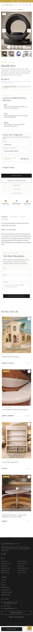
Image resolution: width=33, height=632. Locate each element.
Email (5, 275)
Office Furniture (12, 9)
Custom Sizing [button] (17, 189)
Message (5, 282)
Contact (3, 585)
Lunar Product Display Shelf (10, 462)
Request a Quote (6, 590)
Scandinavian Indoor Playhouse (11, 357)
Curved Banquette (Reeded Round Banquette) (15, 409)
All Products (4, 561)
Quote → (28, 363)
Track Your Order (21, 572)
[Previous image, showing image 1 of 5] (4, 30)
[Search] (20, 5)
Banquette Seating (6, 563)
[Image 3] (16, 47)
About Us (3, 580)
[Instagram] (2, 554)
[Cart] (26, 5)
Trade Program (5, 587)
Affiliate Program (5, 594)
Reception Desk (5, 568)
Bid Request (19, 1)
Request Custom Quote (16, 180)
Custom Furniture (22, 561)
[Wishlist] (23, 5)
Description (4, 216)
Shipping (22, 217)
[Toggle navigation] (30, 5)
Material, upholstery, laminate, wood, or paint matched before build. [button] (16, 115)
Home (2, 9)
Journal (3, 582)
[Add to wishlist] (29, 318)
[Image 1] (9, 47)
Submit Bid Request (6, 592)
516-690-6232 (6, 606)
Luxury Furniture (21, 563)
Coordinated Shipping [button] (17, 193)
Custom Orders (21, 570)
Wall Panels (4, 566)
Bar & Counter (5, 570)
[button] (16, 31)
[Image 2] (12, 47)
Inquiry (13, 1)
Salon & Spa (20, 566)
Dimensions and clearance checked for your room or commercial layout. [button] (15, 106)
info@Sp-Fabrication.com (10, 608)
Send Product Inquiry (16, 296)
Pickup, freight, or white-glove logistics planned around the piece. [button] (14, 124)
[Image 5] (24, 47)
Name (4, 268)
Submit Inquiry (16, 612)
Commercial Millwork (23, 568)
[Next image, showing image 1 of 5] (29, 30)
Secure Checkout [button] (17, 185)
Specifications (14, 217)
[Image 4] (20, 47)
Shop (6, 9)
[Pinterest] (5, 554)
